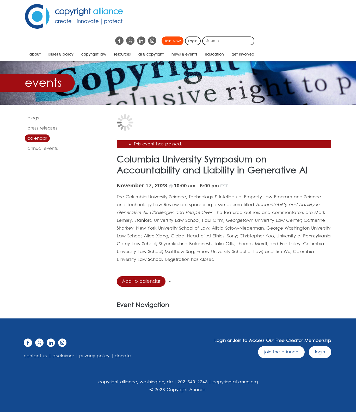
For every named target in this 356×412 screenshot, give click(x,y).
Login (193, 41)
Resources (122, 54)
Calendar (37, 138)
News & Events (184, 54)
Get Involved (243, 54)
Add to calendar (141, 281)
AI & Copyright (151, 54)
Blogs (33, 118)
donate (123, 356)
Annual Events (42, 148)
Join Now (172, 41)
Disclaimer (63, 356)
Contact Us (35, 356)
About (35, 54)
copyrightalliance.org (235, 382)
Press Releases (42, 128)
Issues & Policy (60, 54)
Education (214, 54)
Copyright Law (93, 54)
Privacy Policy (94, 356)
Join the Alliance (281, 352)
